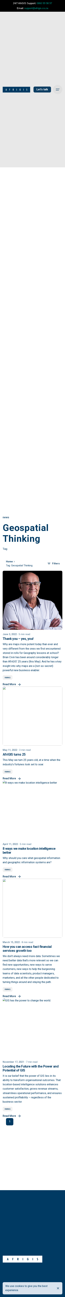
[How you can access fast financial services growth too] (32, 908)
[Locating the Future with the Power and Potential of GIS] (32, 1027)
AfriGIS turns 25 (14, 754)
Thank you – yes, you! (18, 639)
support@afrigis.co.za (36, 8)
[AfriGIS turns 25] (32, 716)
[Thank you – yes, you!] (32, 600)
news (6, 517)
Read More (9, 684)
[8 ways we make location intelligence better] (32, 810)
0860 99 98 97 (44, 3)
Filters (56, 563)
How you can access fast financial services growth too (27, 949)
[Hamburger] (57, 89)
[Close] (58, 1288)
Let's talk (42, 89)
